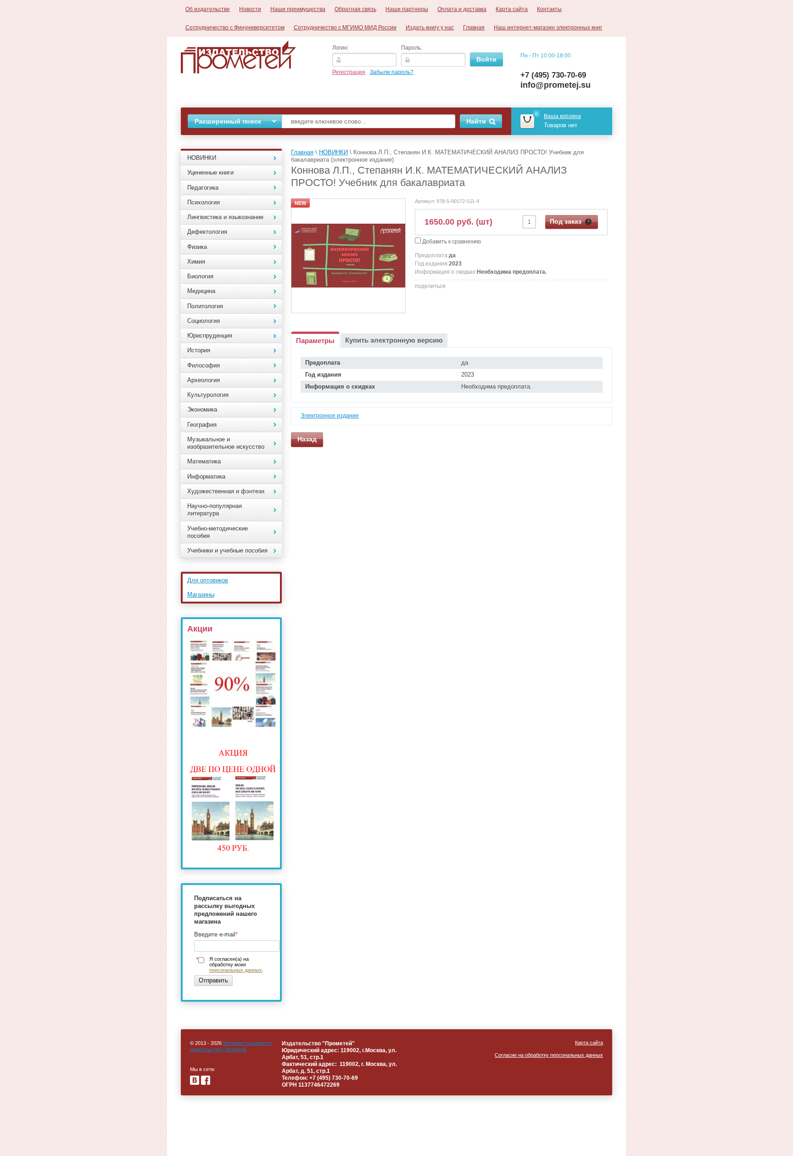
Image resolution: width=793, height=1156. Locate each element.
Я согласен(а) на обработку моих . (236, 964)
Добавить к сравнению (451, 241)
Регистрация (348, 72)
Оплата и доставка (461, 9)
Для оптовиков (207, 580)
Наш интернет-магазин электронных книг (548, 27)
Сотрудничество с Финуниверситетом (235, 27)
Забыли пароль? (391, 72)
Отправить (213, 980)
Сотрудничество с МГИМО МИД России (345, 27)
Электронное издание (330, 415)
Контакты (549, 9)
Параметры (315, 340)
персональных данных (235, 970)
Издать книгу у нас (430, 27)
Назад (307, 439)
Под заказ (565, 221)
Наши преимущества (297, 9)
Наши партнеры (406, 9)
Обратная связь (355, 9)
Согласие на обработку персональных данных (549, 1055)
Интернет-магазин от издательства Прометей (231, 1046)
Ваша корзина (562, 116)
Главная (474, 27)
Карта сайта (512, 9)
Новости (250, 9)
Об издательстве (207, 9)
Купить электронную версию (394, 340)
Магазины (200, 594)
